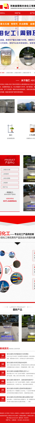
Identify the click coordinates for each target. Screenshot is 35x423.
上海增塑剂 (6, 174)
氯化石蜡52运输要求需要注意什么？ (18, 371)
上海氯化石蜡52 (9, 72)
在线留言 (22, 413)
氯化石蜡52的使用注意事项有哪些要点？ (20, 388)
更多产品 (5, 187)
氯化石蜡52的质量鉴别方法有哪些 (17, 354)
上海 (23, 420)
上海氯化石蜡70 (18, 72)
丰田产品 (17, 13)
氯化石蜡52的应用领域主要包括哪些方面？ (20, 397)
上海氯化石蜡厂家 (26, 72)
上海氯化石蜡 (6, 169)
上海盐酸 (5, 182)
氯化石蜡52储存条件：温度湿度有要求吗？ (20, 380)
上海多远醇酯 (6, 178)
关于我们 (7, 413)
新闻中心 (17, 413)
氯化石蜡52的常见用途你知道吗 (17, 362)
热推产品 (8, 420)
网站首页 (2, 413)
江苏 (18, 420)
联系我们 (28, 413)
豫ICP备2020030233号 (12, 418)
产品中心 (12, 413)
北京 (26, 420)
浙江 (28, 420)
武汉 (21, 420)
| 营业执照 (32, 413)
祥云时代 (26, 418)
